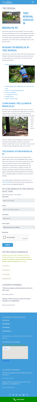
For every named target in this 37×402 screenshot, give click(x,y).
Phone (4, 205)
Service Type (6, 223)
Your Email (5, 214)
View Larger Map (5, 360)
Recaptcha (5, 232)
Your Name (5, 196)
